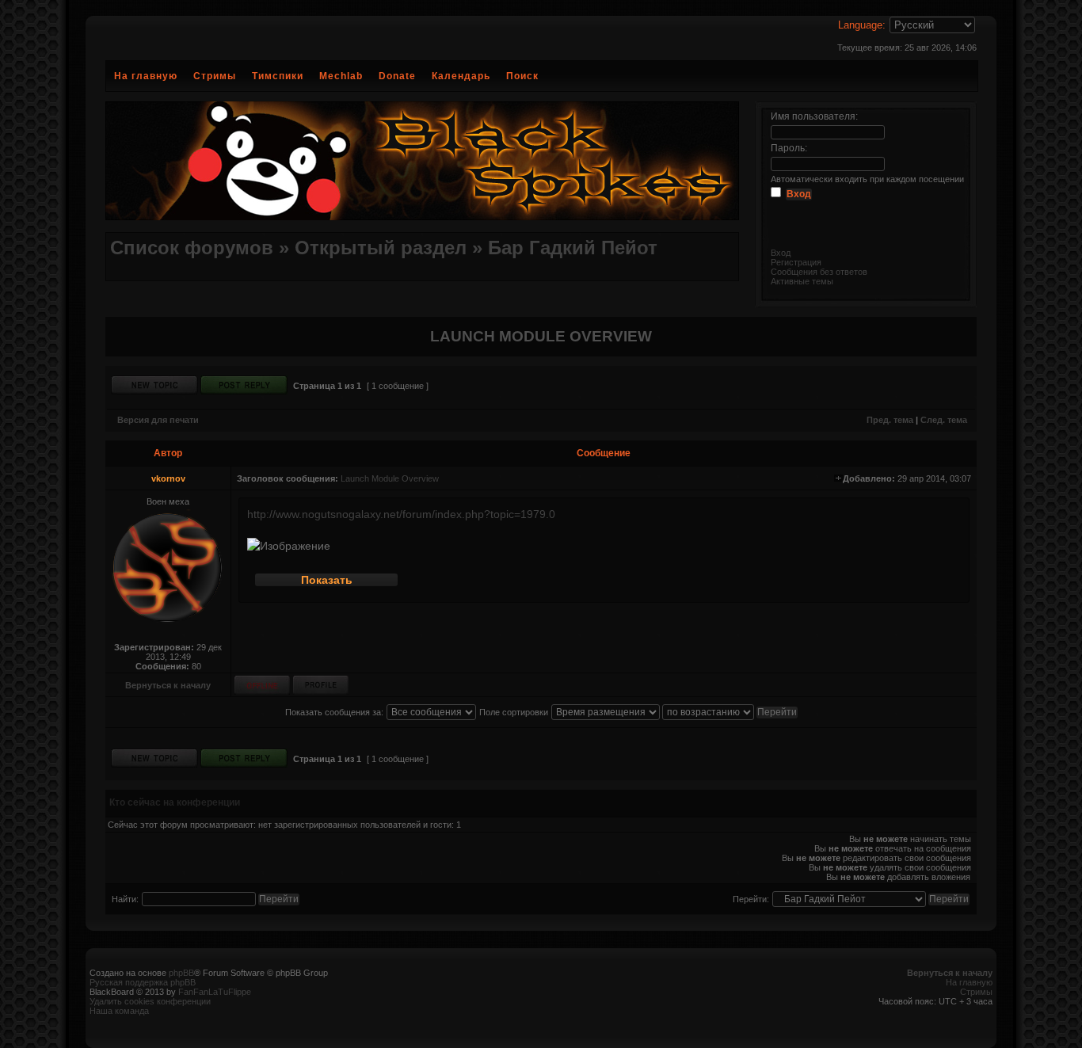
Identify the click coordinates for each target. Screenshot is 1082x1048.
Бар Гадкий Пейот (572, 247)
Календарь (461, 76)
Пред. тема (890, 420)
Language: (862, 25)
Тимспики (277, 76)
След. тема (943, 420)
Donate (397, 76)
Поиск (522, 76)
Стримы (214, 76)
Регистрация (796, 262)
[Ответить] (244, 384)
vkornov (168, 478)
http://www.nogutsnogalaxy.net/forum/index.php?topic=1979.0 (401, 514)
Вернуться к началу (168, 685)
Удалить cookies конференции (150, 1001)
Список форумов (191, 247)
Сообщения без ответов (819, 271)
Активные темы (802, 281)
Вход (781, 252)
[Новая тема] (154, 384)
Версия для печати (158, 420)
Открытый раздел (381, 247)
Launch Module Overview (390, 478)
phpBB (181, 972)
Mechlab (341, 76)
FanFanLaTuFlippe (214, 992)
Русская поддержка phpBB (143, 982)
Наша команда (119, 1011)
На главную (145, 76)
